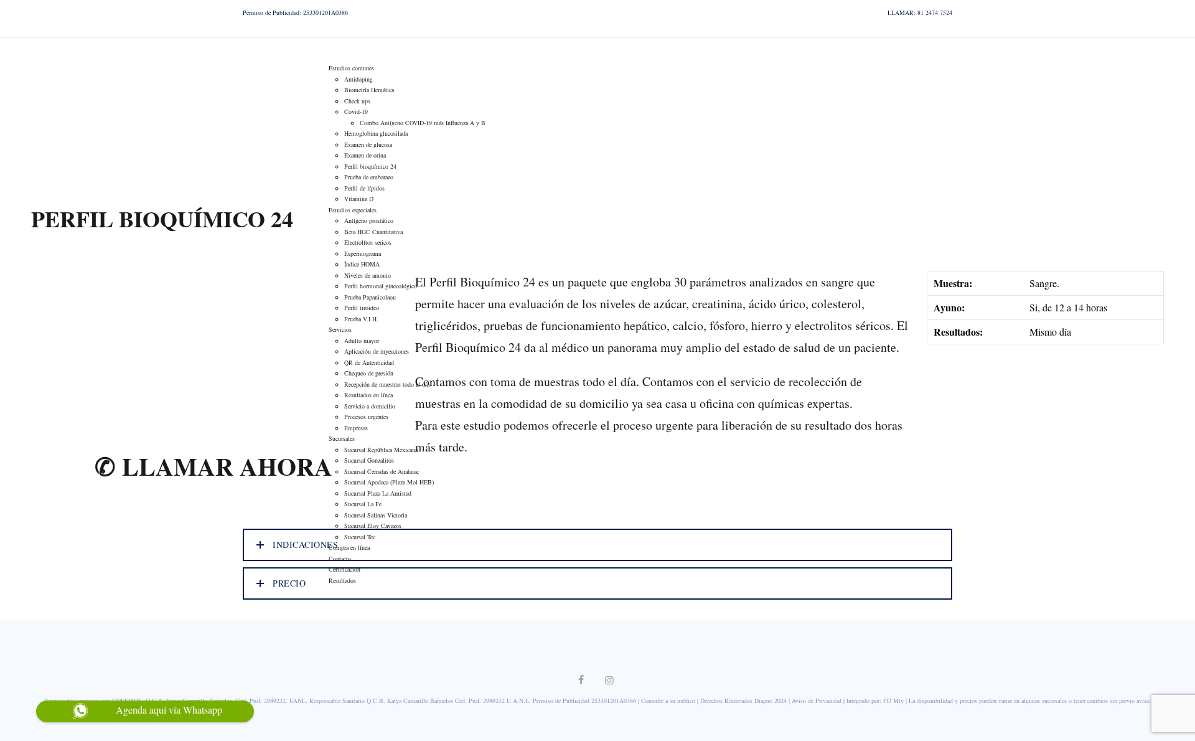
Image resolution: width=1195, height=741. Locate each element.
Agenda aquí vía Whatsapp (169, 709)
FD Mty (893, 700)
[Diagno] (30, 50)
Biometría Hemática (369, 89)
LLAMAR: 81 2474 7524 (920, 12)
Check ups (357, 101)
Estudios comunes (351, 68)
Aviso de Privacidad (816, 700)
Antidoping (358, 79)
